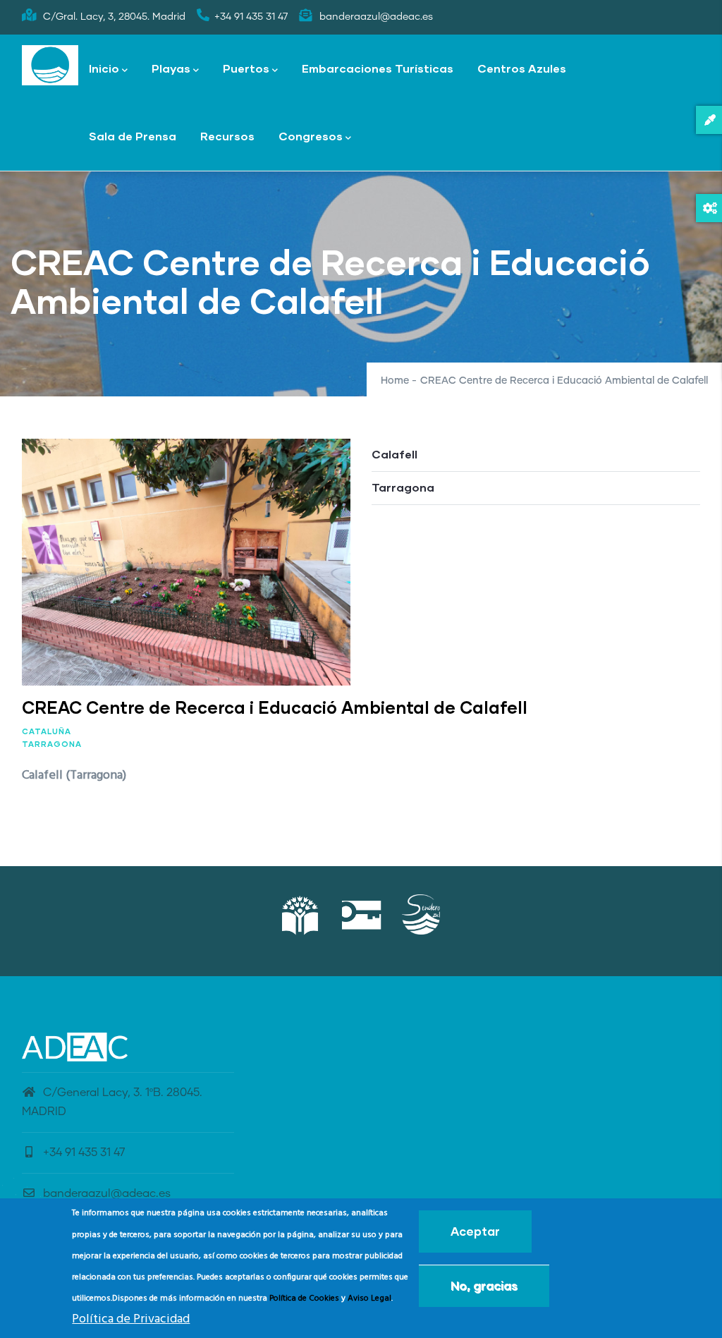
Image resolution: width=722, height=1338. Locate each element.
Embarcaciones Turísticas (377, 68)
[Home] (50, 66)
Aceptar (475, 1231)
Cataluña (46, 731)
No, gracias (484, 1285)
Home (395, 381)
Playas (171, 68)
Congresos (311, 135)
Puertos (246, 68)
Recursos (227, 135)
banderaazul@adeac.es (107, 1193)
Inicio (104, 68)
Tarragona (52, 743)
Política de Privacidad (131, 1319)
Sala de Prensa (132, 135)
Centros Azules (521, 68)
